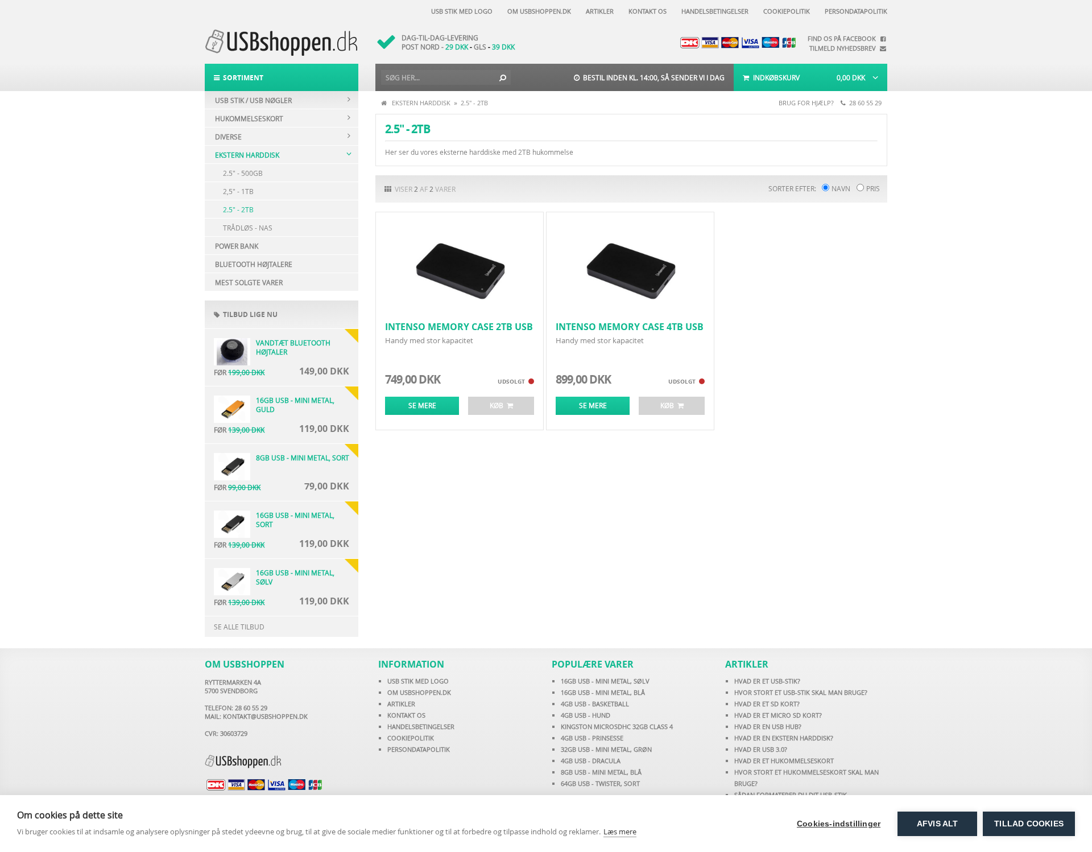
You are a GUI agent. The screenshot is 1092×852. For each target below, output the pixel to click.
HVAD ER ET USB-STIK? (767, 681)
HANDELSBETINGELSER (420, 726)
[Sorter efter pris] (860, 188)
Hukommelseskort (249, 118)
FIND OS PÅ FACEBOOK (843, 38)
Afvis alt (937, 824)
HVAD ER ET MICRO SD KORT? (778, 715)
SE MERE (422, 405)
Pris (873, 188)
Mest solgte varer (249, 282)
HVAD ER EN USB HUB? (767, 726)
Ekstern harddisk (247, 154)
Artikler (598, 11)
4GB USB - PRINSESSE (592, 738)
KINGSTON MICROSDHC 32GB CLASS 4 (617, 726)
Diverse (228, 136)
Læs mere (619, 831)
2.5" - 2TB (238, 209)
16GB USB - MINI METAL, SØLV (605, 681)
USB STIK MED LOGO (418, 681)
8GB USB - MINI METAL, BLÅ (601, 772)
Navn (841, 188)
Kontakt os (646, 11)
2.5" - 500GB (243, 173)
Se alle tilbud (239, 626)
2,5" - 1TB (238, 191)
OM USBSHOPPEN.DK (419, 692)
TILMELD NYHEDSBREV (844, 48)
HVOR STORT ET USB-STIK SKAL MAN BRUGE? (800, 692)
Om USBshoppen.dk (537, 11)
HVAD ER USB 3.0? (760, 749)
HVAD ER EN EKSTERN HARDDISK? (783, 738)
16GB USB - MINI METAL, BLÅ (603, 692)
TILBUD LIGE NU (249, 314)
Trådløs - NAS (247, 227)
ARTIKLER (401, 703)
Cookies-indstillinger (838, 824)
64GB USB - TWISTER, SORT (600, 783)
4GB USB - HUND (585, 715)
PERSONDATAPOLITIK (418, 749)
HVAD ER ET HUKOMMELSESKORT (784, 760)
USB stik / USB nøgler (253, 100)
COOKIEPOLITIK (410, 738)
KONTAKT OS (406, 715)
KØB (498, 405)
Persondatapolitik (854, 11)
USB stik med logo (460, 11)
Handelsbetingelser (713, 11)
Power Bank (236, 245)
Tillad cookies (1029, 824)
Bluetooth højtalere (253, 264)
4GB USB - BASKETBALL (595, 703)
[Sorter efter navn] (825, 188)
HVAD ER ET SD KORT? (767, 703)
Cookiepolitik (785, 11)
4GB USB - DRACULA (591, 760)
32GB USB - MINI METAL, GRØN (606, 749)
